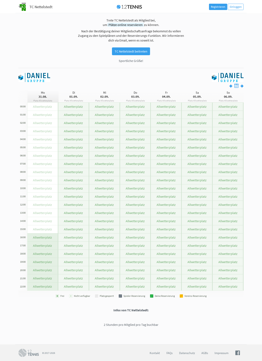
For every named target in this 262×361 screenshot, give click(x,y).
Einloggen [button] (236, 7)
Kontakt (155, 353)
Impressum (221, 353)
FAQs (169, 353)
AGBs (204, 353)
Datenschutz (187, 353)
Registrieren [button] (218, 7)
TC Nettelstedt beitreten (131, 51)
